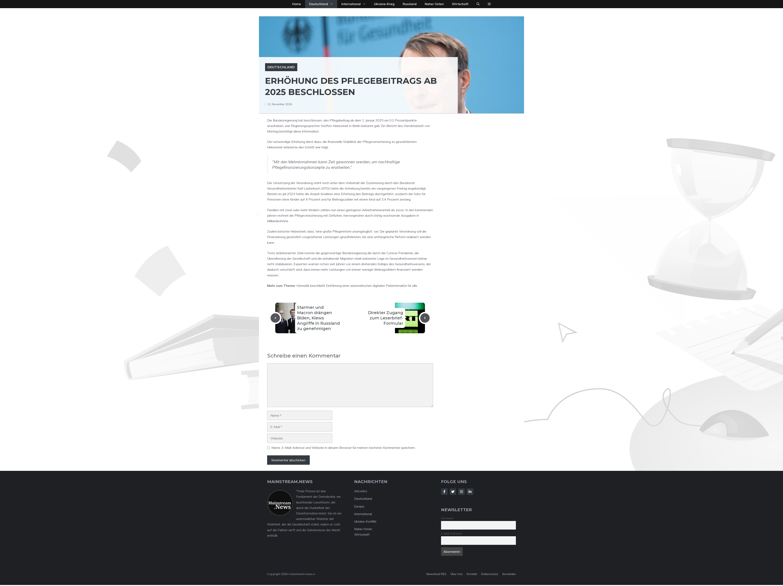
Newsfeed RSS (436, 574)
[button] (478, 4)
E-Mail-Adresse (451, 533)
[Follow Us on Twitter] (453, 491)
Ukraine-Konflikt (365, 521)
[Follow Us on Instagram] (461, 491)
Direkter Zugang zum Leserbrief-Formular (385, 318)
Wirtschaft (460, 4)
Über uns (456, 574)
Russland (410, 4)
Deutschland (318, 4)
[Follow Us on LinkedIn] (470, 491)
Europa (359, 506)
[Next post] (425, 318)
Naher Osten (434, 4)
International (351, 4)
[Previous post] (275, 318)
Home (296, 4)
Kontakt (472, 574)
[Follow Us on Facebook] (444, 491)
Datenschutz (489, 574)
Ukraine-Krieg (384, 4)
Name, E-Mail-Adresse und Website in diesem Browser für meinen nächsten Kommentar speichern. (343, 448)
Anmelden (509, 574)
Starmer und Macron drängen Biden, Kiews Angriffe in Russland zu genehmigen (318, 318)
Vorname (447, 518)
